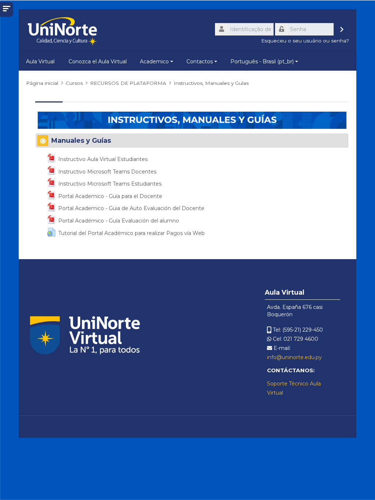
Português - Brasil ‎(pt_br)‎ (262, 61)
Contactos (199, 61)
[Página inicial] (62, 31)
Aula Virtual (40, 61)
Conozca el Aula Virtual (97, 61)
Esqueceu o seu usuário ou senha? (305, 41)
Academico (154, 61)
